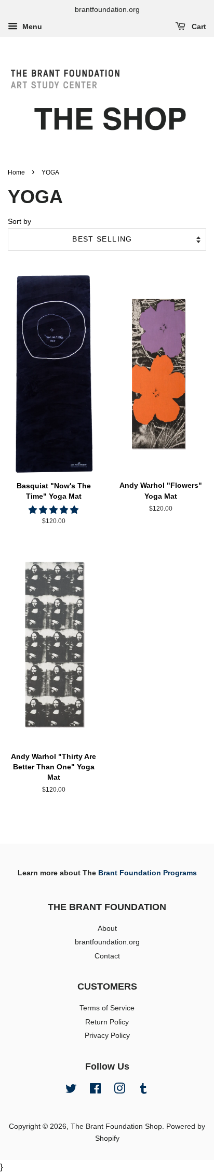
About (107, 928)
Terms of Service (107, 1008)
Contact (107, 956)
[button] (53, 509)
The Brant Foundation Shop (116, 1126)
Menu (31, 26)
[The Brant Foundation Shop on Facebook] (95, 1091)
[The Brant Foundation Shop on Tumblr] (143, 1091)
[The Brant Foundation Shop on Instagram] (119, 1091)
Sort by (19, 221)
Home (16, 172)
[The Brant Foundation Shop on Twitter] (71, 1091)
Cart (198, 26)
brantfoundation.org (107, 942)
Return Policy (107, 1022)
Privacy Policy (107, 1035)
